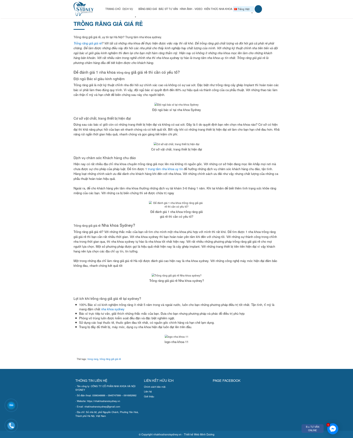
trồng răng (123, 72)
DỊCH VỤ (127, 9)
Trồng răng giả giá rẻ (88, 43)
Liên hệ (148, 391)
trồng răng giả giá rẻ (108, 24)
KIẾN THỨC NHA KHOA (218, 9)
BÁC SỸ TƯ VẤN (168, 9)
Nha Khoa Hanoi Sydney (89, 9)
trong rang (93, 359)
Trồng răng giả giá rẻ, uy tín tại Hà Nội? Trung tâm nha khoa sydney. (118, 37)
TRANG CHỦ (113, 9)
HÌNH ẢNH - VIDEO (191, 9)
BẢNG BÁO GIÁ (147, 9)
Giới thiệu (149, 396)
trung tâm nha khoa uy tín (165, 168)
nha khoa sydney (112, 309)
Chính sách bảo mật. (155, 386)
